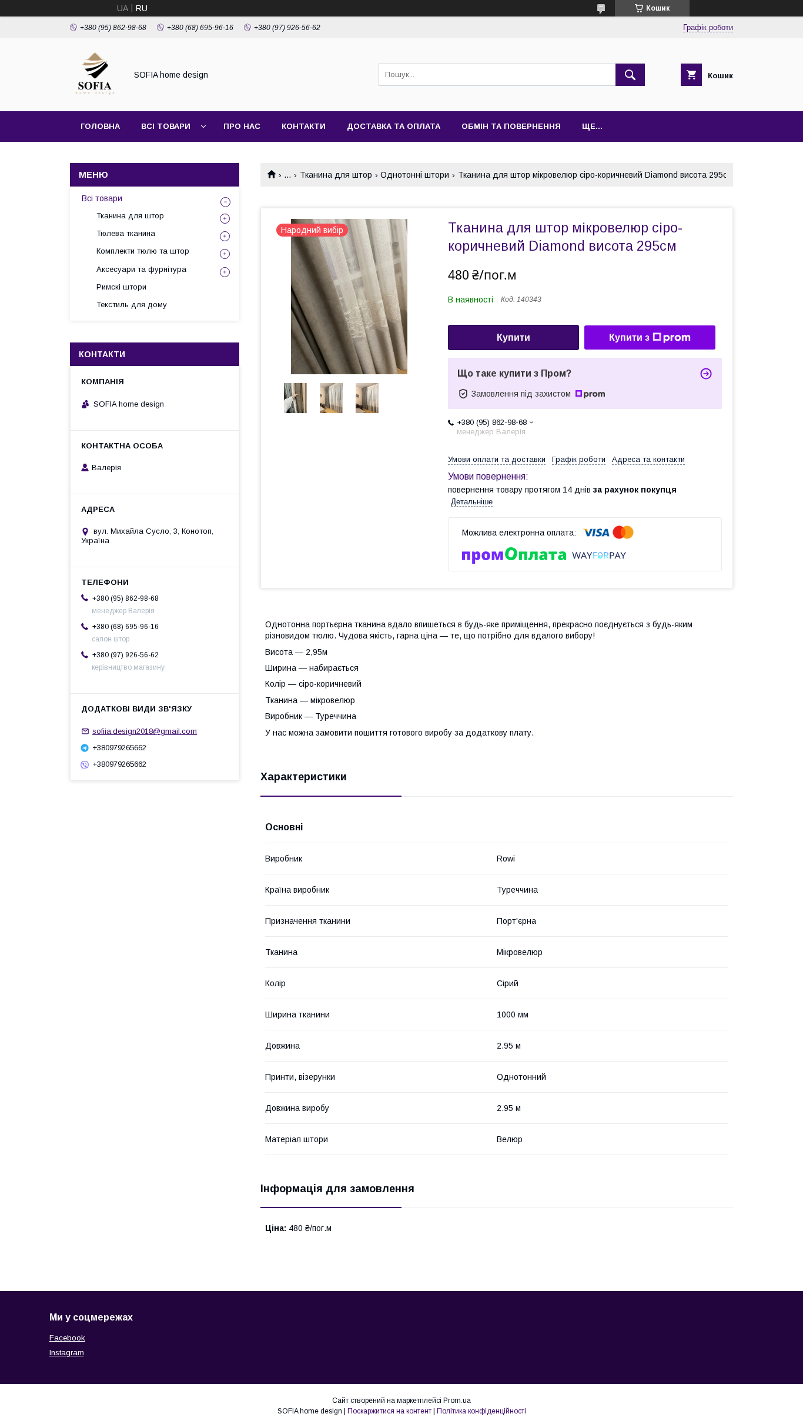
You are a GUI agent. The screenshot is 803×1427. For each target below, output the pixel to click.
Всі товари (165, 126)
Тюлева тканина (125, 233)
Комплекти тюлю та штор (142, 251)
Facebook (67, 1337)
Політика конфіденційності (481, 1411)
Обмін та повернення (511, 126)
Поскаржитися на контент (389, 1411)
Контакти (304, 126)
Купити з (629, 337)
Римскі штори (121, 286)
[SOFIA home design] (95, 96)
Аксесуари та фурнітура (141, 269)
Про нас (241, 126)
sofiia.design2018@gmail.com (144, 731)
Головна (100, 126)
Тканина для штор (336, 174)
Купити (513, 337)
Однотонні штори (414, 174)
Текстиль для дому (131, 304)
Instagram (66, 1352)
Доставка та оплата (393, 126)
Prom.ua (457, 1400)
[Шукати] (630, 75)
